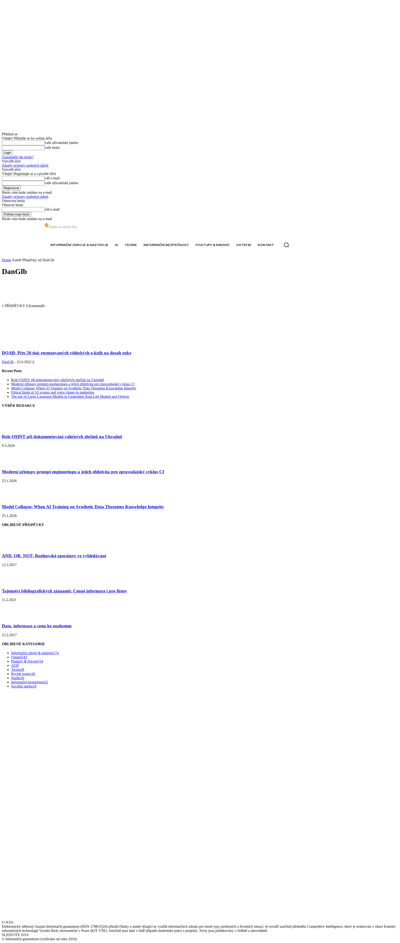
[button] (286, 245)
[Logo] (19, 244)
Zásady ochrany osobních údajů (25, 165)
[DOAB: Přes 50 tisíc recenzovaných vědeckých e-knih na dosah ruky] (39, 344)
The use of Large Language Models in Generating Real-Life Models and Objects (70, 396)
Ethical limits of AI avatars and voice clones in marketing (52, 392)
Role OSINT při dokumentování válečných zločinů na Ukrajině (57, 380)
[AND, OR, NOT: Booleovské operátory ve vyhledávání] (13, 547)
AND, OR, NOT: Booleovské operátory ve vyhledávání (54, 555)
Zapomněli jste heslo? (18, 157)
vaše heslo (52, 147)
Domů (6, 260)
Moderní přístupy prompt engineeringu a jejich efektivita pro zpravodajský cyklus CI (72, 384)
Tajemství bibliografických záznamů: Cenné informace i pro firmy (64, 590)
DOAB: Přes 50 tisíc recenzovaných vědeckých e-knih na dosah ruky (67, 352)
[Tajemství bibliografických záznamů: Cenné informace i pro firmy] (13, 582)
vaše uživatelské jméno (61, 143)
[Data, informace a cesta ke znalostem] (13, 617)
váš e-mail (52, 178)
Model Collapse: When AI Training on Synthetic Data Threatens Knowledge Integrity (73, 388)
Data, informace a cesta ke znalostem (37, 625)
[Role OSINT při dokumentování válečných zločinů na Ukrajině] (13, 428)
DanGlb (8, 362)
